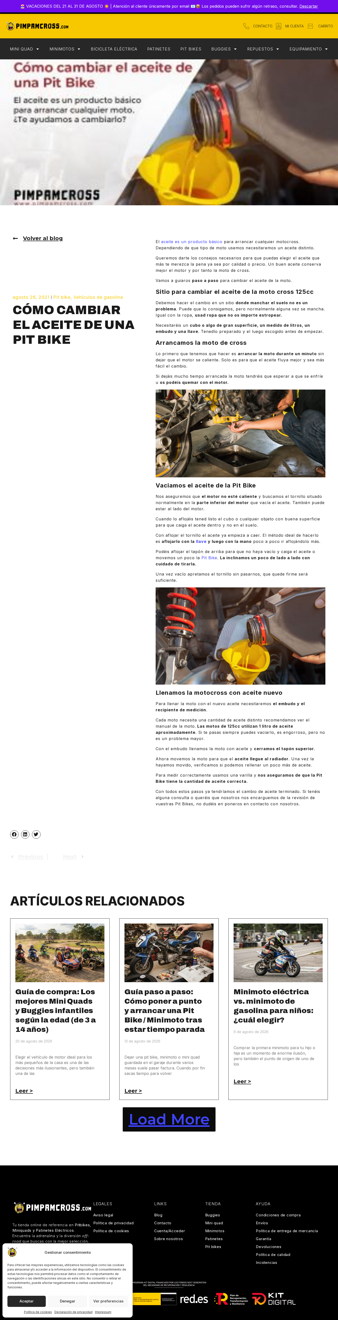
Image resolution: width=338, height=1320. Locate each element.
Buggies (221, 48)
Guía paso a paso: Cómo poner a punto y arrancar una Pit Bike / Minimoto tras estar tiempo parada (164, 1010)
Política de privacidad (113, 1223)
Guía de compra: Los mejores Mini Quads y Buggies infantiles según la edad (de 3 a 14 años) (55, 1010)
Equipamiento (306, 48)
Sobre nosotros (168, 1238)
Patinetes (158, 48)
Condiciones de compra (278, 1215)
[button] (14, 834)
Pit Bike (209, 557)
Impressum (103, 1312)
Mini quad (21, 48)
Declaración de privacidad (73, 1312)
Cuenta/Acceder (169, 1230)
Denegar (67, 1301)
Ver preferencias (108, 1301)
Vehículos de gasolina (98, 297)
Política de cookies (38, 1312)
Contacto (162, 1223)
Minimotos (61, 48)
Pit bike (62, 297)
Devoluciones (268, 1246)
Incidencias (266, 1262)
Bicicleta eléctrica (114, 48)
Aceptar (27, 1301)
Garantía (263, 1238)
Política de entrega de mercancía (287, 1230)
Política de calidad (273, 1254)
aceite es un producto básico (191, 241)
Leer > (24, 1091)
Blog (158, 1215)
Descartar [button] (308, 6)
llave (201, 541)
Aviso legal (103, 1215)
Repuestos (260, 48)
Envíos (262, 1223)
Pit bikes (190, 48)
